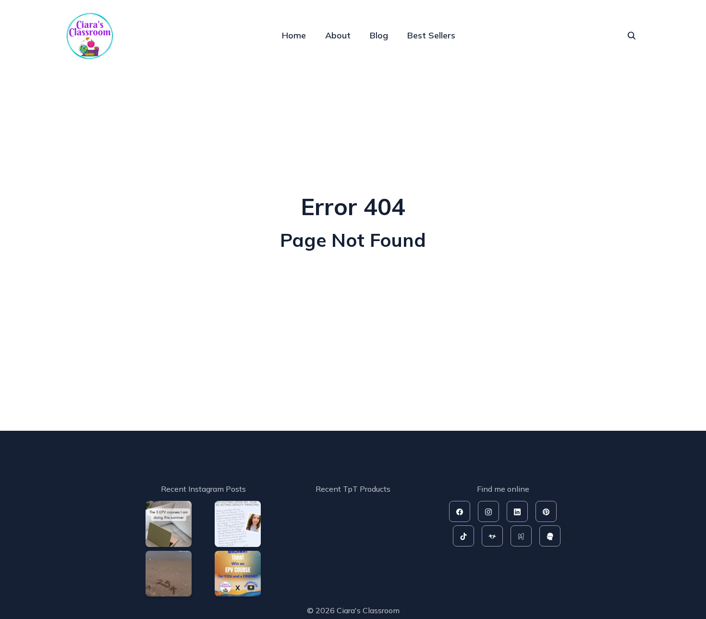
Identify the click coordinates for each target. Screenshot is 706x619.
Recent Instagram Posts (203, 489)
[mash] (521, 535)
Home (294, 35)
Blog (379, 35)
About (338, 35)
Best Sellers (431, 35)
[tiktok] (463, 535)
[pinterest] (546, 511)
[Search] (631, 35)
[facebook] (459, 511)
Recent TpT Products (353, 489)
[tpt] (492, 535)
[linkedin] (517, 511)
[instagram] (488, 511)
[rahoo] (549, 535)
